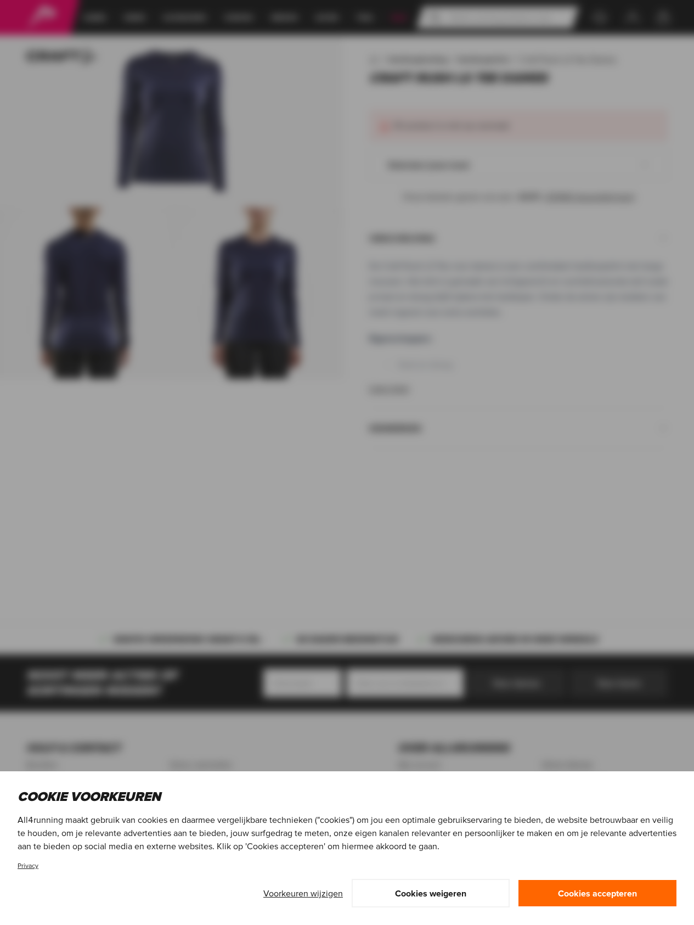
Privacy (28, 865)
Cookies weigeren (430, 893)
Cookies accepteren (597, 893)
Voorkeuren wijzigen (303, 893)
